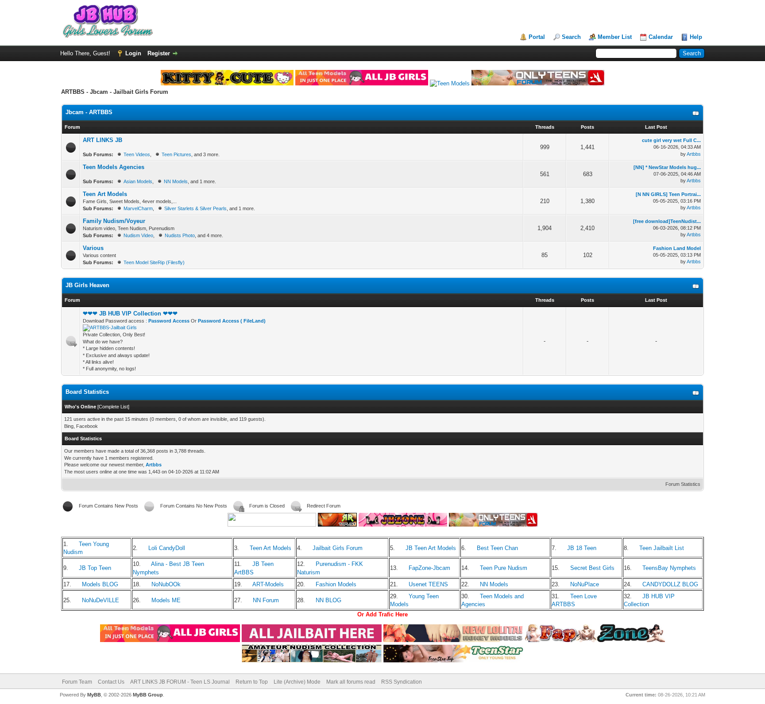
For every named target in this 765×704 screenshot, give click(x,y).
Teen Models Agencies (113, 167)
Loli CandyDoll (166, 548)
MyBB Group (148, 694)
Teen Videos (137, 154)
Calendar (661, 37)
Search (571, 37)
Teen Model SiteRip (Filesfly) (154, 262)
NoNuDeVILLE (100, 600)
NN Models (176, 181)
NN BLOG (328, 600)
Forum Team (77, 682)
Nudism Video (138, 235)
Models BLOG (100, 584)
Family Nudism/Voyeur (114, 221)
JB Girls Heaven (87, 285)
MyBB (94, 694)
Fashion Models (336, 584)
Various (93, 248)
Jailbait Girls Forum (338, 548)
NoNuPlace (584, 584)
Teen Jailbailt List (661, 548)
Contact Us (111, 682)
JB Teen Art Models (431, 548)
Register (158, 53)
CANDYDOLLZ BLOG (670, 584)
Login (133, 53)
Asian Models (138, 181)
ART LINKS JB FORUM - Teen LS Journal (180, 682)
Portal (537, 37)
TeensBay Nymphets (669, 568)
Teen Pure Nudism (503, 568)
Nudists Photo (180, 235)
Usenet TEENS (428, 584)
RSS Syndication (401, 682)
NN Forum (266, 600)
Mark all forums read (350, 682)
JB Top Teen (95, 568)
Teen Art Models (105, 194)
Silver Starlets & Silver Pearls (195, 208)
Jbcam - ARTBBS (89, 112)
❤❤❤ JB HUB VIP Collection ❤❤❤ (130, 313)
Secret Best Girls (592, 568)
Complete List (113, 406)
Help (696, 37)
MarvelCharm (138, 208)
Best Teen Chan (497, 548)
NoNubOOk (166, 584)
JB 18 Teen (581, 548)
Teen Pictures (176, 154)
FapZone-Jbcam (429, 568)
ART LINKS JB (102, 140)
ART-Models (268, 584)
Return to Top (252, 682)
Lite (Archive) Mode (297, 682)
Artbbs (694, 154)
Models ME (166, 600)
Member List (615, 37)
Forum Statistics (682, 484)
